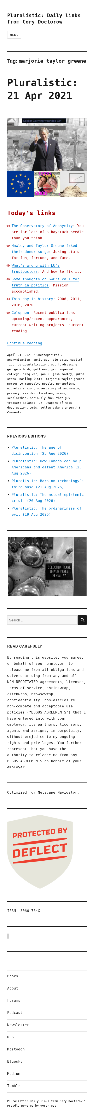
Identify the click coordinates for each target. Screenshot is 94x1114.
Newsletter (18, 1025)
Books (12, 976)
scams (60, 393)
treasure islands (21, 402)
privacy (13, 393)
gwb (53, 369)
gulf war (40, 369)
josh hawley (62, 374)
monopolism (65, 383)
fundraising (67, 364)
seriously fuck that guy (50, 398)
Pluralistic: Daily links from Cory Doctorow (44, 1101)
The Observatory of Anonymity (42, 226)
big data (60, 359)
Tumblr (13, 1086)
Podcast (15, 1013)
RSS (10, 1037)
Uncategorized (48, 355)
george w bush (18, 369)
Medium (13, 1074)
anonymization (18, 359)
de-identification (32, 364)
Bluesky (15, 1061)
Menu (14, 35)
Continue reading (24, 343)
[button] (47, 567)
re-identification (38, 393)
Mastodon (16, 1049)
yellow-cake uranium (57, 407)
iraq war (30, 374)
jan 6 (44, 374)
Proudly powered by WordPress (31, 1105)
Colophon (20, 313)
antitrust (41, 359)
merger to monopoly (23, 383)
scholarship (16, 398)
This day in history (32, 299)
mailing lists (30, 378)
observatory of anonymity (58, 388)
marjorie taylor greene (65, 378)
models (47, 383)
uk (40, 402)
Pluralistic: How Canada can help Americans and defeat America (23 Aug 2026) (47, 467)
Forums (13, 1000)
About (12, 988)
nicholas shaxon (20, 388)
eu (52, 364)
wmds (33, 407)
